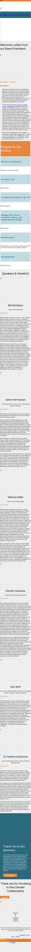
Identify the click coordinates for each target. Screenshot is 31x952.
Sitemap (18, 936)
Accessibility (22, 935)
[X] (15, 914)
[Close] (0, 411)
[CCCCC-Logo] (11, 910)
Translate (12, 942)
